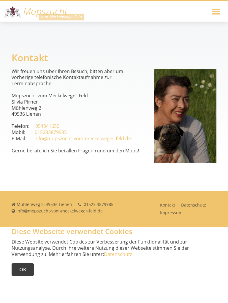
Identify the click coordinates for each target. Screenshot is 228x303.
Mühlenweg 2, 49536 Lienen (44, 204)
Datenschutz (193, 205)
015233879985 (51, 132)
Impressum (171, 212)
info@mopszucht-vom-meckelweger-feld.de (82, 138)
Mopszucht (44, 12)
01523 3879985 (98, 204)
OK (22, 269)
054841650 (47, 126)
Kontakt (167, 205)
